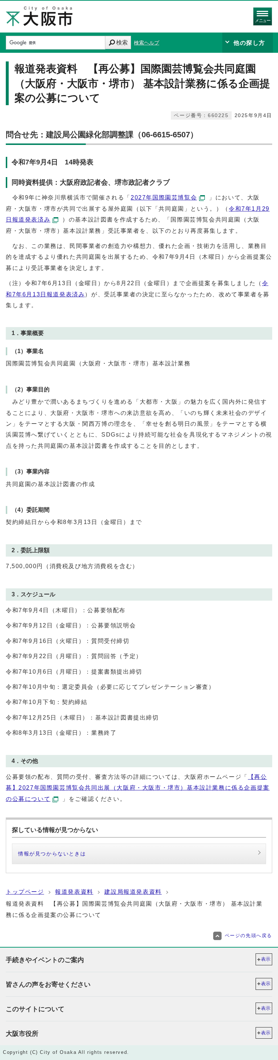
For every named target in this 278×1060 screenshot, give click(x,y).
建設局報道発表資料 (132, 892)
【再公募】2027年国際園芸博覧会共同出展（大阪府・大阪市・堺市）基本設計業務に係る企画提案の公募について (138, 788)
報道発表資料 (74, 892)
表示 (265, 959)
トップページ (25, 892)
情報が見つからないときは (52, 854)
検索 (122, 42)
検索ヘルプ (146, 43)
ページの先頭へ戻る (248, 935)
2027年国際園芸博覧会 (164, 197)
